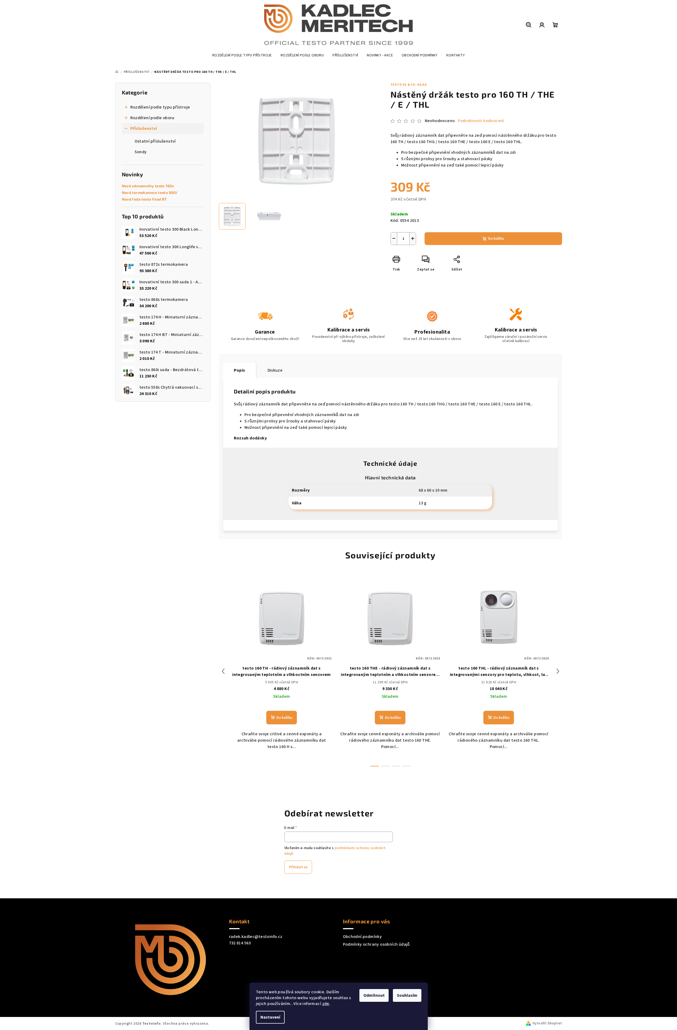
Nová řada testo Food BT (144, 199)
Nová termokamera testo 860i (149, 192)
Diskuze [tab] (275, 370)
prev (223, 671)
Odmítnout (374, 995)
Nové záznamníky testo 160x (148, 186)
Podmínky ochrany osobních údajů (376, 944)
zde (325, 1004)
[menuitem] (242, 55)
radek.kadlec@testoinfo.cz (256, 937)
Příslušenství (143, 128)
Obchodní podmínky (362, 937)
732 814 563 (240, 943)
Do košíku (496, 238)
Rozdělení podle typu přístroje (160, 107)
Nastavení (270, 1017)
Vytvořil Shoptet (547, 1023)
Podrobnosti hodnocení (481, 121)
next (558, 671)
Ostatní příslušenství (155, 141)
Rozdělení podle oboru (152, 118)
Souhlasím (407, 995)
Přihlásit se (298, 867)
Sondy (141, 152)
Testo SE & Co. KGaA (409, 84)
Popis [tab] (239, 370)
